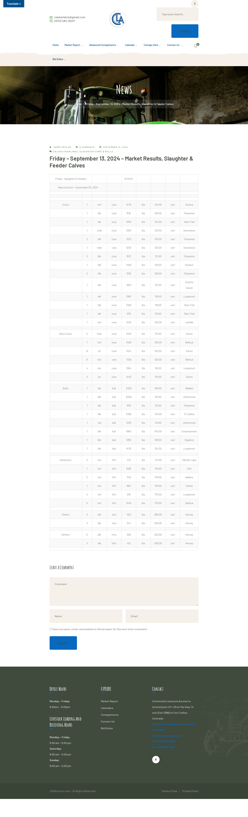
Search (185, 31)
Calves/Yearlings (65, 151)
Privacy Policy (190, 791)
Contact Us (108, 721)
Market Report (109, 701)
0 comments (87, 147)
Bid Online (107, 728)
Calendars (107, 707)
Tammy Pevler (62, 147)
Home (78, 104)
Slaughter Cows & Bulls (96, 151)
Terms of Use (169, 791)
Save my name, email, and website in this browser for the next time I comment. (100, 629)
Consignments (110, 714)
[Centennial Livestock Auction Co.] (117, 18)
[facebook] (156, 759)
